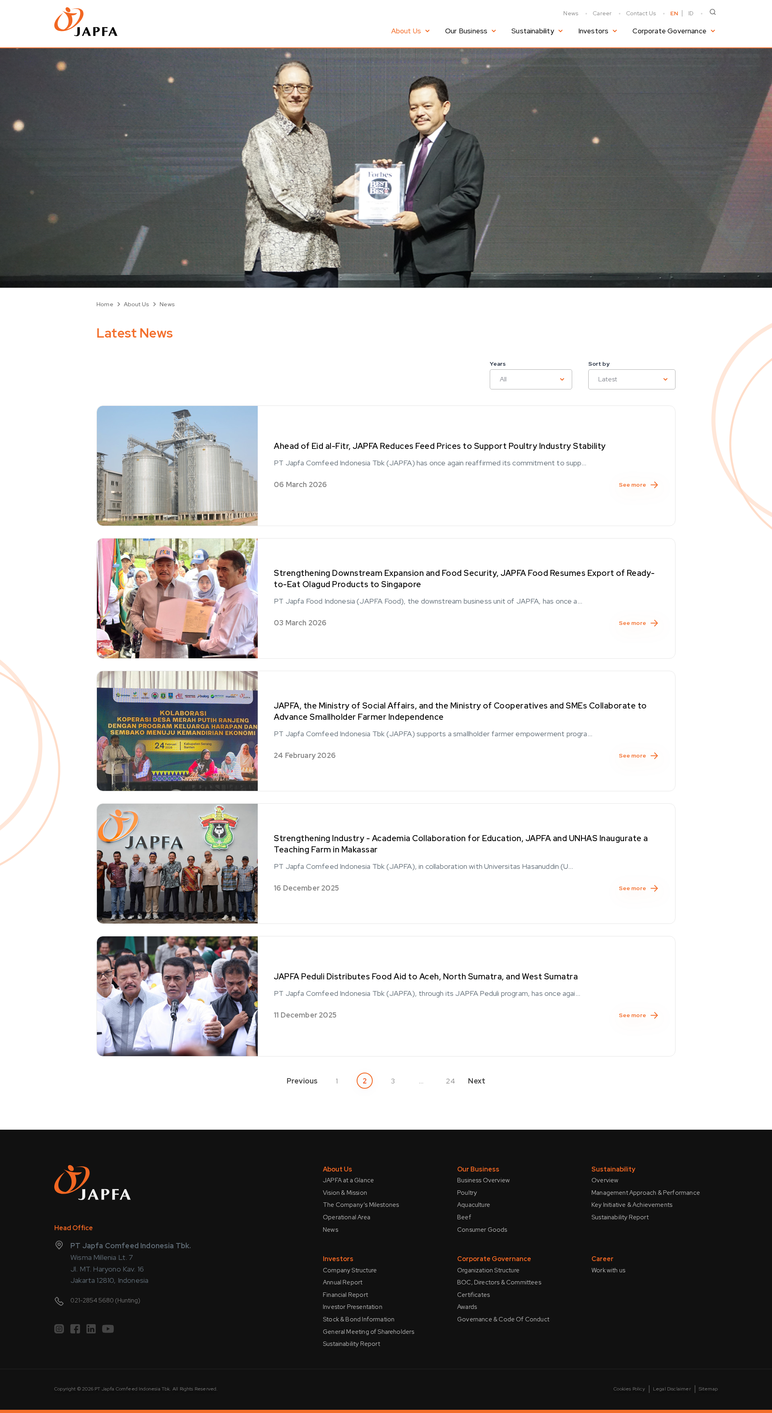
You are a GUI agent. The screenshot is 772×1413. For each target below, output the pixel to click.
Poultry (467, 1193)
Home (104, 304)
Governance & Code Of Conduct (503, 1319)
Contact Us (641, 13)
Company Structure (350, 1270)
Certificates (473, 1295)
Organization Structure (488, 1270)
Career (602, 13)
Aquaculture (473, 1205)
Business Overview (483, 1180)
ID (691, 13)
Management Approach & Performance (645, 1193)
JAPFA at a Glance (348, 1180)
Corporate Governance (669, 31)
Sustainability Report (620, 1217)
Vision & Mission (345, 1193)
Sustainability (532, 31)
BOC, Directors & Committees (499, 1282)
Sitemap (708, 1389)
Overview (604, 1180)
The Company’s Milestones (361, 1205)
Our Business (466, 31)
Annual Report (342, 1282)
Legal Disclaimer (672, 1389)
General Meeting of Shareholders (369, 1332)
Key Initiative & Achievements (631, 1205)
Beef (464, 1217)
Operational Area (346, 1217)
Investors (593, 31)
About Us (406, 31)
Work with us (608, 1270)
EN (674, 13)
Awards (467, 1307)
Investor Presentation (352, 1307)
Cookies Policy (629, 1389)
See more (632, 484)
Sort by (599, 363)
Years (498, 363)
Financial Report (345, 1295)
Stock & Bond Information (358, 1319)
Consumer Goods (482, 1230)
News (570, 13)
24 (450, 1080)
